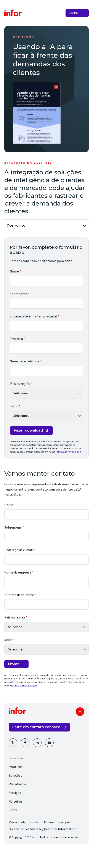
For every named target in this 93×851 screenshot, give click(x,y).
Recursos (24, 37)
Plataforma (17, 784)
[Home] (13, 13)
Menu (73, 13)
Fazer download (28, 430)
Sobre (13, 810)
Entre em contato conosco (36, 727)
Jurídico (34, 822)
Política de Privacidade (68, 452)
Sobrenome (18, 294)
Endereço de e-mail (18, 550)
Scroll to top (80, 711)
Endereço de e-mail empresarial (33, 316)
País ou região (20, 383)
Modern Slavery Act (58, 822)
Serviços (15, 792)
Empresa (16, 338)
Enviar (13, 664)
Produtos (15, 767)
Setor (14, 406)
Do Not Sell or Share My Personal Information (42, 829)
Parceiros (15, 801)
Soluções (15, 775)
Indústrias (16, 758)
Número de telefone (24, 361)
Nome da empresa (17, 572)
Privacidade (17, 822)
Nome (14, 271)
